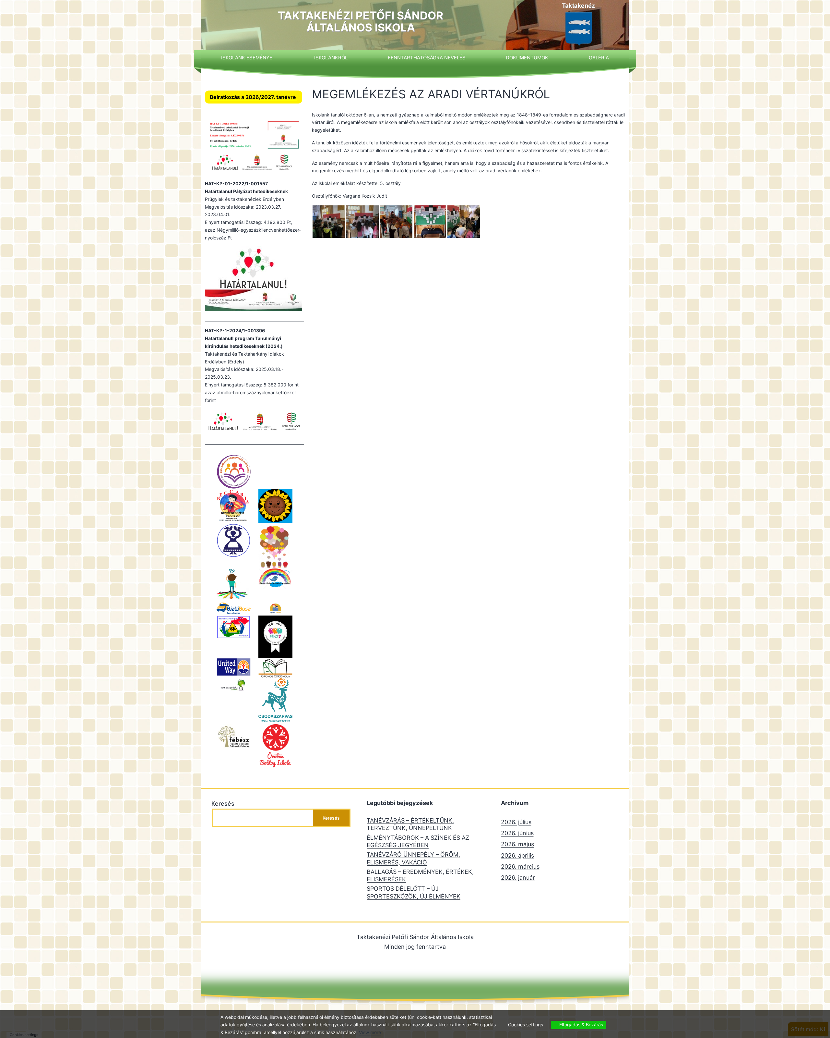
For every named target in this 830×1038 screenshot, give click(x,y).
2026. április (517, 855)
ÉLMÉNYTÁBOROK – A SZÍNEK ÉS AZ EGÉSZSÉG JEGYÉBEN (418, 841)
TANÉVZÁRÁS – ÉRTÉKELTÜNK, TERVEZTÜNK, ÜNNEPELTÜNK (410, 824)
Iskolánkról (331, 58)
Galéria (599, 58)
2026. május (517, 844)
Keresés (222, 803)
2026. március (520, 866)
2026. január (518, 877)
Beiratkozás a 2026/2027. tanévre (253, 97)
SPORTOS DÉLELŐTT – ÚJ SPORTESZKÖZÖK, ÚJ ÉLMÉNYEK (413, 892)
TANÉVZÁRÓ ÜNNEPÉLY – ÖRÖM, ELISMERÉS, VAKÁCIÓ (413, 858)
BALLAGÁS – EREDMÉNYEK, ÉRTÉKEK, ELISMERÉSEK (420, 875)
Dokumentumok (527, 58)
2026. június (517, 833)
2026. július (516, 822)
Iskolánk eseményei (247, 58)
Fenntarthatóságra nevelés (427, 58)
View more (370, 1032)
